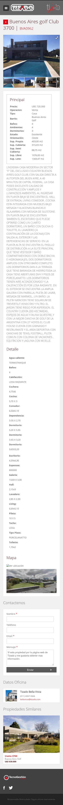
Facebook (4, 788)
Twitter (11, 788)
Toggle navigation (6, 8)
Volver (5, 22)
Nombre (11, 613)
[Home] (22, 7)
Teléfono (11, 624)
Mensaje (12, 647)
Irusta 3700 (11, 756)
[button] (56, 37)
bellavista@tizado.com (30, 699)
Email (10, 636)
